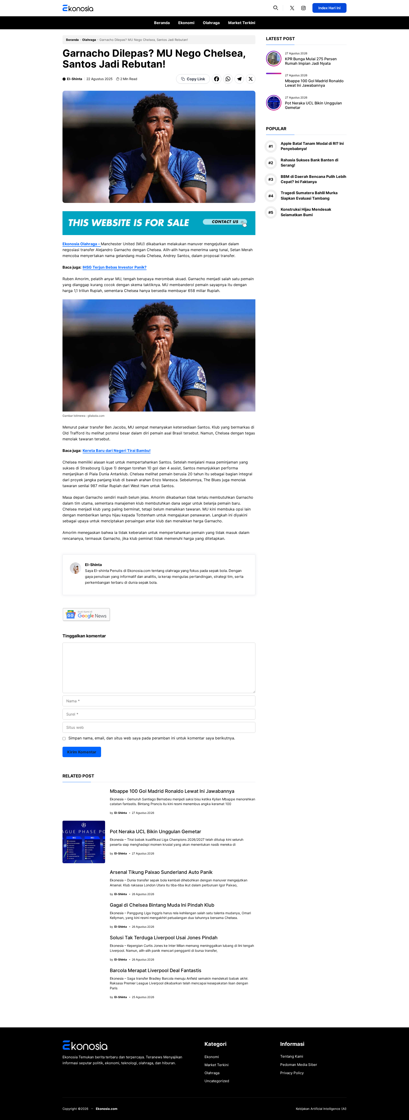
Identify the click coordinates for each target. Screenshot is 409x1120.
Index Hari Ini (329, 8)
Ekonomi (186, 22)
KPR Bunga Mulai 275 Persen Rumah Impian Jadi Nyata (311, 61)
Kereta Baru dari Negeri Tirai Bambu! (117, 450)
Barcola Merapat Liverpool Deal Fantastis (155, 970)
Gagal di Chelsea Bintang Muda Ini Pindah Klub (162, 905)
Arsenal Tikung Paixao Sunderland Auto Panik (161, 872)
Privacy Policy (292, 1073)
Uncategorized (216, 1081)
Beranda (162, 22)
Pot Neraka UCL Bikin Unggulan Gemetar (155, 831)
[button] (275, 8)
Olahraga (211, 22)
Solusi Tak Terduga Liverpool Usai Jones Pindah (164, 937)
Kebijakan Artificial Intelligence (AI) (321, 1109)
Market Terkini (241, 22)
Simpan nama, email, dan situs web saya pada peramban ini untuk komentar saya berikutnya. (151, 738)
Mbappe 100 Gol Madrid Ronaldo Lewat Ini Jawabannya (172, 791)
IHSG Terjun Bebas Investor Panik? (115, 267)
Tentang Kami (291, 1056)
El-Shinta (74, 79)
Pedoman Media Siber (298, 1064)
